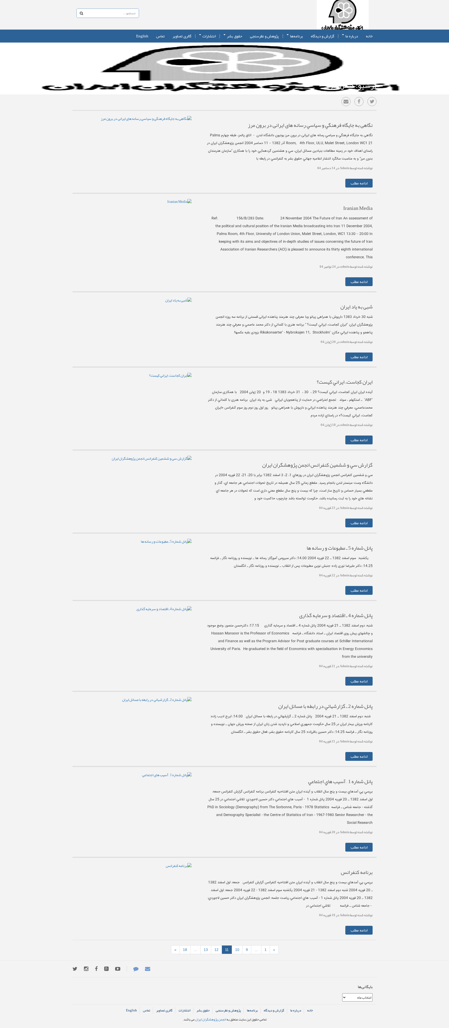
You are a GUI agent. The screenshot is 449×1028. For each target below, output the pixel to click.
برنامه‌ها (296, 36)
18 (185, 950)
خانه (369, 36)
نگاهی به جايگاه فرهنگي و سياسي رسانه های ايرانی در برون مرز (310, 125)
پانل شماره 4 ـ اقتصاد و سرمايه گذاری (336, 615)
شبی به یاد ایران (356, 307)
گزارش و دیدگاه (322, 36)
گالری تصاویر (182, 36)
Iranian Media (358, 208)
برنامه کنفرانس (357, 872)
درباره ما (351, 36)
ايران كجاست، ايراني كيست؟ (345, 382)
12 (216, 950)
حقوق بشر (234, 36)
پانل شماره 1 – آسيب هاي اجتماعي (340, 781)
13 (206, 950)
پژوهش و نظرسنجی (264, 36)
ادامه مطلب (359, 183)
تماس (160, 36)
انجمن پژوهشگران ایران (343, 15)
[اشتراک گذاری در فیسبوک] (359, 101)
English (142, 36)
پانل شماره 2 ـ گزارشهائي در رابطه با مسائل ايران (325, 706)
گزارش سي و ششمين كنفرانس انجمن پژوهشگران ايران (317, 465)
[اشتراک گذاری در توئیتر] (372, 101)
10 (237, 950)
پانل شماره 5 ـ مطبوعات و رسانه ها (340, 548)
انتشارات (209, 36)
